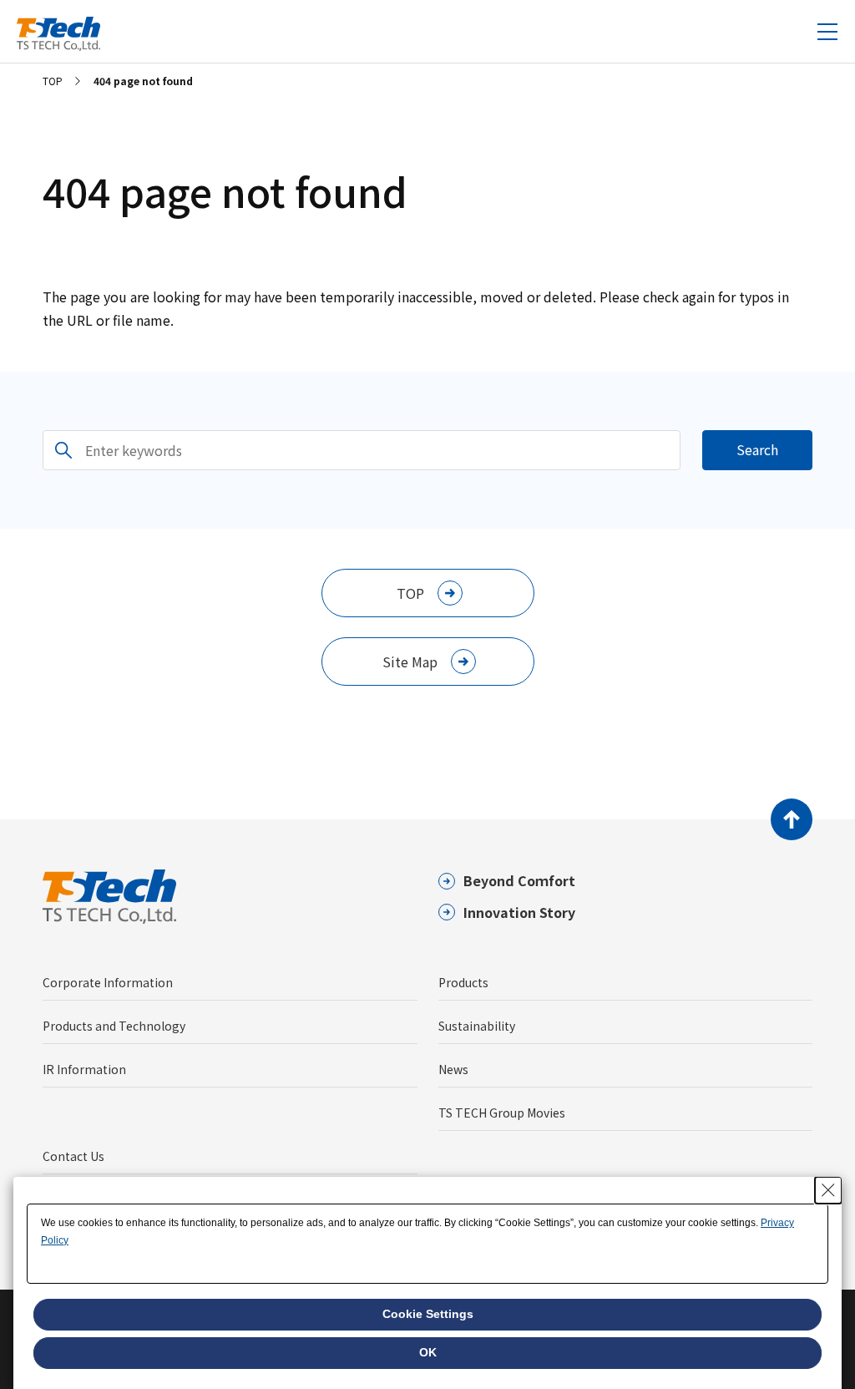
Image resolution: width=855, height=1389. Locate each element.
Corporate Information (108, 982)
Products (463, 982)
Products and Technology (114, 1025)
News (453, 1069)
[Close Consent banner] (828, 1190)
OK (428, 1352)
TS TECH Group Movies (501, 1112)
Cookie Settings (427, 1314)
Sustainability (476, 1025)
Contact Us (73, 1156)
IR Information (84, 1069)
